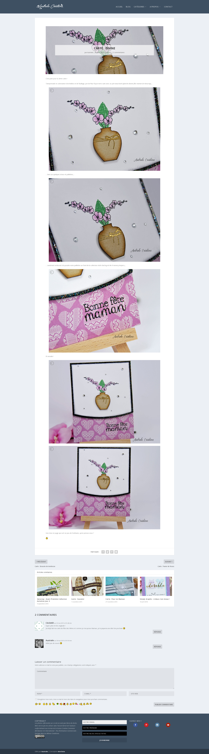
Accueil (119, 7)
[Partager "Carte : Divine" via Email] (116, 552)
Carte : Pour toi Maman (115, 599)
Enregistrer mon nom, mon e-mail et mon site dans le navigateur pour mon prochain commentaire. (72, 699)
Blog (128, 7)
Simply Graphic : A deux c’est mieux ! (155, 599)
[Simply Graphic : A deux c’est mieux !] (156, 586)
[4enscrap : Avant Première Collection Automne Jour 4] (53, 586)
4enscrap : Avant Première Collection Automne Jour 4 (52, 600)
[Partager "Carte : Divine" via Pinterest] (112, 552)
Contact (168, 7)
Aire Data (61, 751)
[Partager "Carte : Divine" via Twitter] (107, 552)
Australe (90, 52)
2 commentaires (119, 52)
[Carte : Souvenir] (87, 586)
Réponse (157, 632)
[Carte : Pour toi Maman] (122, 586)
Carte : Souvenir (77, 599)
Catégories (139, 7)
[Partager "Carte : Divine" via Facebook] (103, 552)
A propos (154, 7)
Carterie (108, 52)
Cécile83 (50, 623)
